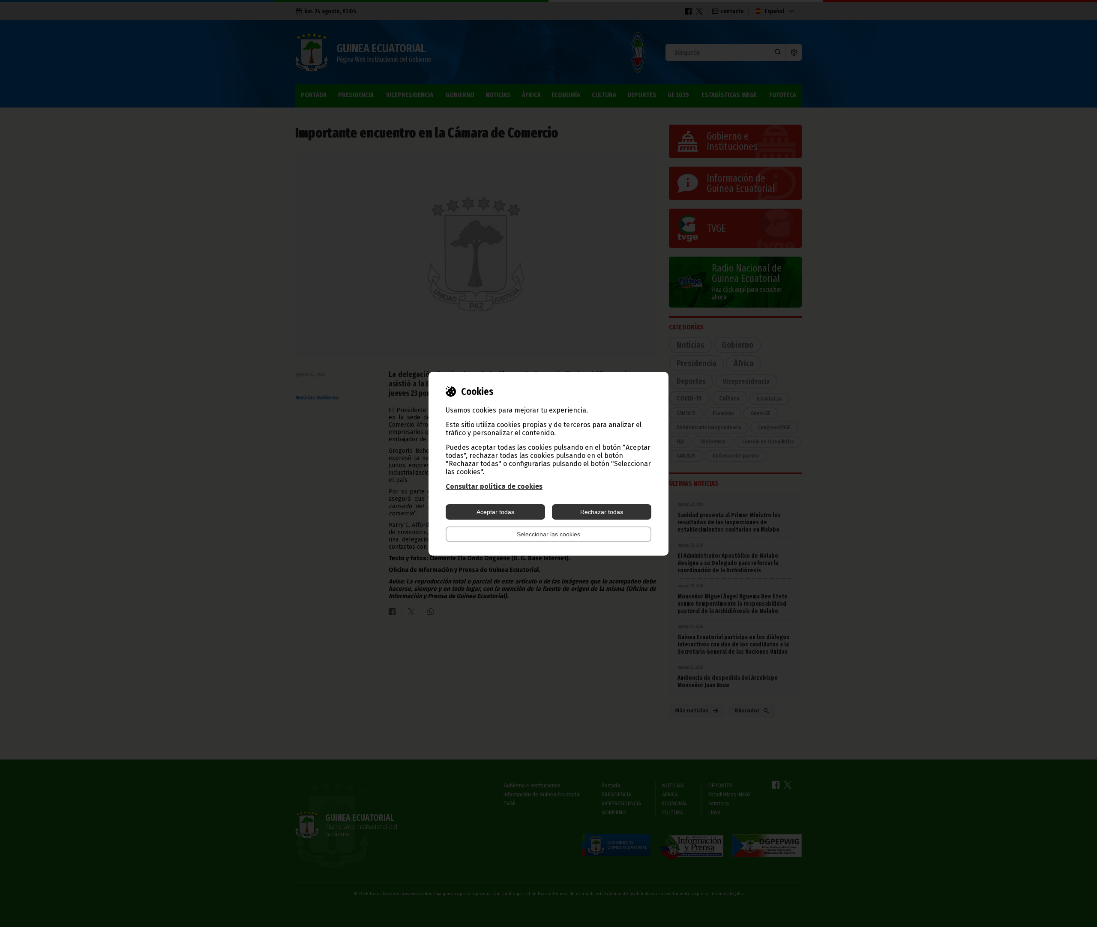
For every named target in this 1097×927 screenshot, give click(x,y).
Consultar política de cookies (494, 486)
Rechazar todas (601, 511)
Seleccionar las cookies (548, 534)
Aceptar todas (495, 511)
